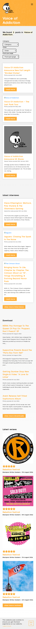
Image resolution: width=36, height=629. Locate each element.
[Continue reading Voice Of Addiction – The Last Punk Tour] (18, 98)
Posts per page (8, 53)
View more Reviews (12, 605)
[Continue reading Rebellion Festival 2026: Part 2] (18, 533)
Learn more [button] (7, 626)
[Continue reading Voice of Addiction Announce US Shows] (18, 139)
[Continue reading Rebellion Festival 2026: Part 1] (18, 576)
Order (5, 47)
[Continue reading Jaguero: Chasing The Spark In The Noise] (18, 233)
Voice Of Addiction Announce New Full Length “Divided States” (17, 70)
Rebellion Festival (11, 469)
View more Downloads (14, 416)
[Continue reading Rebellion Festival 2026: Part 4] (18, 448)
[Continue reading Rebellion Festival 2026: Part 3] (18, 491)
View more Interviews (14, 307)
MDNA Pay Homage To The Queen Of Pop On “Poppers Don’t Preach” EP (16, 328)
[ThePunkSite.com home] (8, 8)
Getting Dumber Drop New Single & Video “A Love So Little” (16, 374)
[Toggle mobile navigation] (32, 4)
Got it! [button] (31, 623)
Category (6, 41)
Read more (10, 89)
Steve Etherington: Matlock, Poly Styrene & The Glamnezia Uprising (17, 206)
